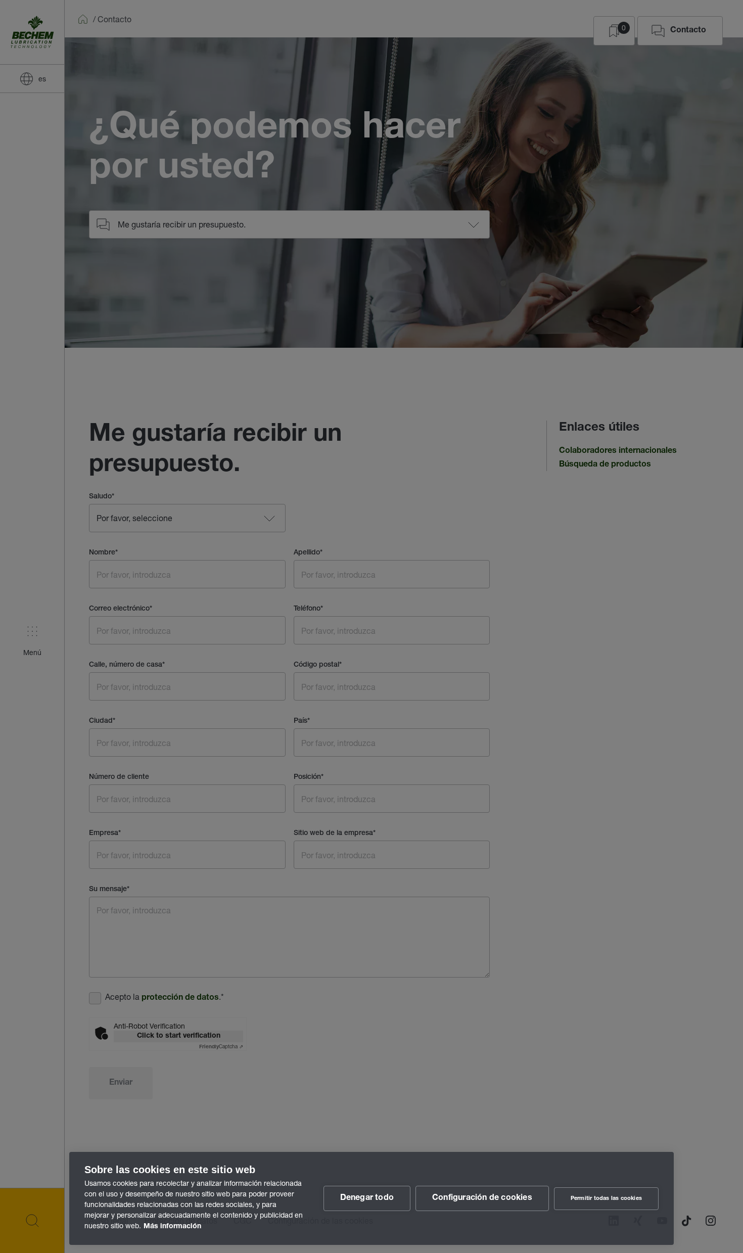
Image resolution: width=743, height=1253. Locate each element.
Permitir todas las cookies (606, 1198)
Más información (172, 1226)
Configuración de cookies (482, 1198)
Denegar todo (367, 1198)
